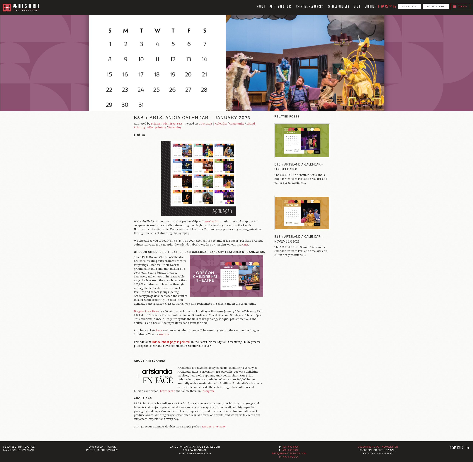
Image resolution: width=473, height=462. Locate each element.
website (164, 334)
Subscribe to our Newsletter (378, 446)
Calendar (221, 123)
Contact (370, 6)
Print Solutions (281, 6)
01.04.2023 (205, 123)
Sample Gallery (338, 6)
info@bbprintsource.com (289, 453)
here (159, 330)
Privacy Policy (289, 456)
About (261, 6)
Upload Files (409, 6)
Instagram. (208, 391)
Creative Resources (309, 6)
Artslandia (212, 221)
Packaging (174, 127)
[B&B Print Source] (21, 7)
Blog (357, 6)
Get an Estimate (436, 6)
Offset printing (156, 127)
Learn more (167, 391)
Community (236, 123)
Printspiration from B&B (166, 123)
